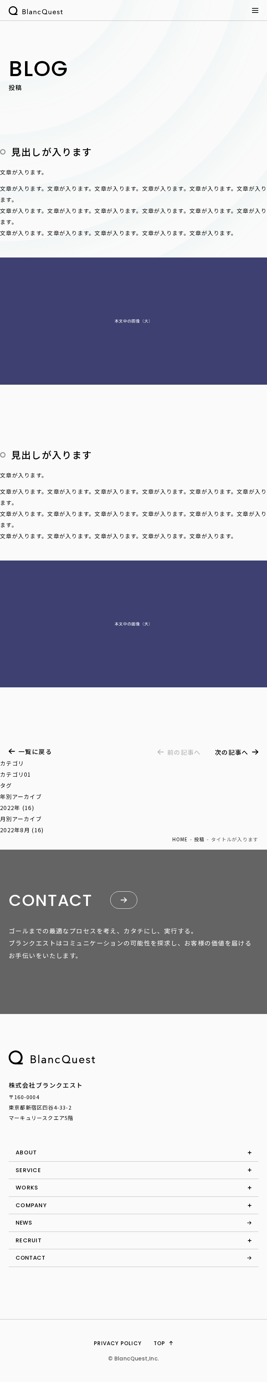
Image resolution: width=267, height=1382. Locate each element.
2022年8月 (15, 830)
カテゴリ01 (15, 774)
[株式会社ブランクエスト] (52, 1057)
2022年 (10, 807)
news (24, 1223)
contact (30, 1258)
